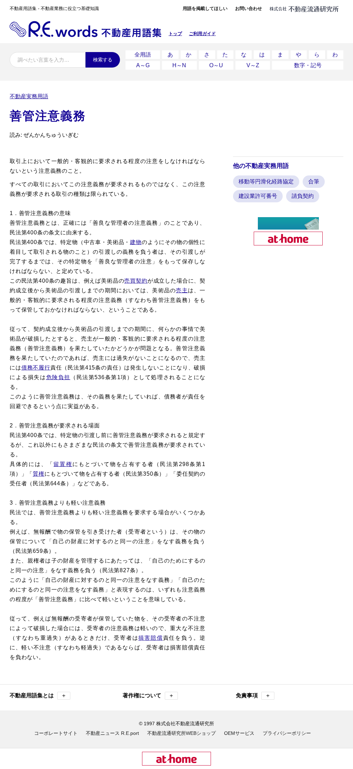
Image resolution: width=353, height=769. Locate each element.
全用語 (142, 55)
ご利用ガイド (202, 33)
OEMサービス (239, 733)
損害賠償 (150, 638)
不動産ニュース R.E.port (112, 733)
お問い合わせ (248, 8)
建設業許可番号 (258, 196)
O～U (216, 65)
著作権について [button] (148, 695)
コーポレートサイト (56, 733)
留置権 (62, 464)
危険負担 (58, 377)
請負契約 (303, 196)
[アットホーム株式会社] (288, 242)
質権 (38, 474)
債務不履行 (35, 368)
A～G (143, 65)
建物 (136, 242)
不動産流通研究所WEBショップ (181, 733)
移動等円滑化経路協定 (266, 181)
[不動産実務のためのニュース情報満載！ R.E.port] (288, 227)
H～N (179, 65)
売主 (182, 290)
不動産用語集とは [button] (38, 695)
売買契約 (135, 281)
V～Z (252, 65)
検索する (102, 59)
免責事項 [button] (253, 695)
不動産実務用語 (29, 96)
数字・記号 (308, 65)
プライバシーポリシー (287, 733)
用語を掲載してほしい (205, 8)
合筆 (313, 181)
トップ (175, 33)
